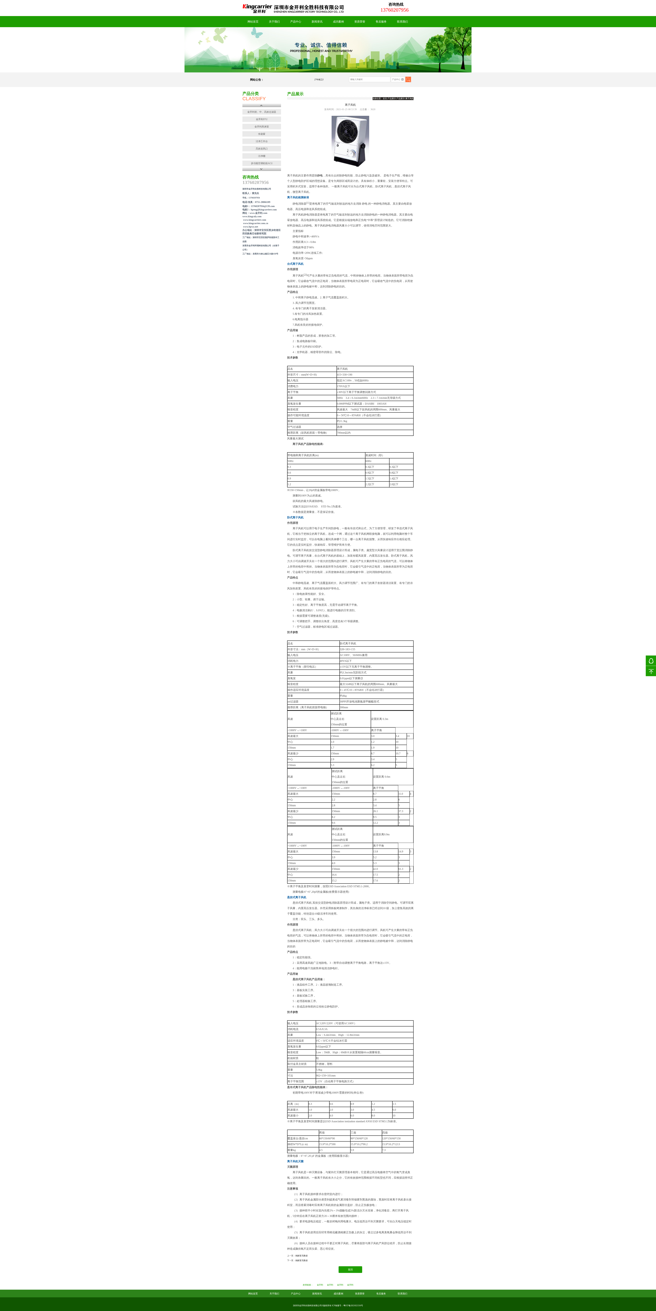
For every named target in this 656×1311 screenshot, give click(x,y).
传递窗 (261, 134)
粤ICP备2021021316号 (353, 1305)
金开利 (320, 1285)
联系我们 (402, 21)
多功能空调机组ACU (262, 163)
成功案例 (338, 21)
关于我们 (274, 21)
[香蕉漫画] (293, 14)
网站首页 (253, 21)
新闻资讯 (317, 21)
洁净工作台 (262, 141)
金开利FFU (262, 119)
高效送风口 (262, 148)
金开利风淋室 (262, 126)
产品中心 (295, 21)
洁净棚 (261, 156)
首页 (385, 98)
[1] (328, 49)
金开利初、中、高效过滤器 (261, 112)
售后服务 (381, 21)
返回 (350, 1269)
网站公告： (257, 79)
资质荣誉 (359, 21)
